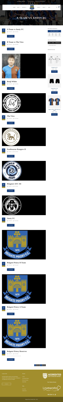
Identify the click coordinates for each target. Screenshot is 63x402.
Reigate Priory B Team (16, 263)
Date (50, 42)
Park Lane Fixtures (25, 380)
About (44, 7)
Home (14, 7)
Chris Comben (16, 31)
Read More (11, 36)
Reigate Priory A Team (16, 307)
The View (11, 116)
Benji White (12, 82)
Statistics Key (24, 390)
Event (53, 42)
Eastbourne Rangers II (16, 149)
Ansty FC (11, 218)
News (18, 7)
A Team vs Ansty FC (15, 29)
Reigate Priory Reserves (17, 351)
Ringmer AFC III (14, 184)
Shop (49, 7)
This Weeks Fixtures (25, 378)
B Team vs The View (15, 42)
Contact (23, 376)
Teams (38, 7)
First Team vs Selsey (54, 31)
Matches (24, 7)
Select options (54, 71)
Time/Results (57, 42)
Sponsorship (24, 381)
